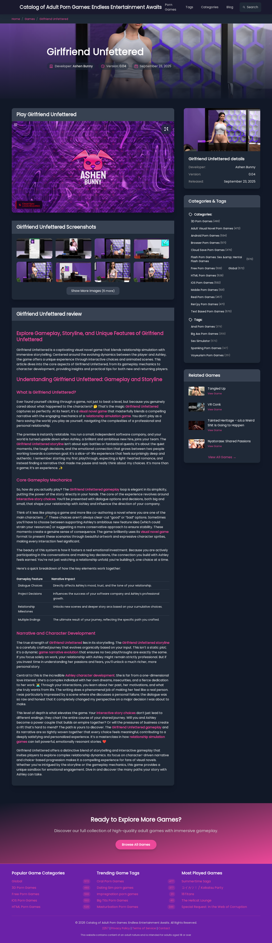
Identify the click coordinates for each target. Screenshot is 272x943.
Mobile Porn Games (207, 290)
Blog (229, 7)
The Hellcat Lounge (196, 900)
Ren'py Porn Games (208, 304)
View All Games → (222, 457)
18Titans (188, 894)
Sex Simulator (204, 341)
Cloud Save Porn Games (211, 250)
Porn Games (170, 7)
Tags (189, 7)
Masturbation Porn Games (117, 906)
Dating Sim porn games (115, 887)
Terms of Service (144, 928)
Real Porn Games (206, 297)
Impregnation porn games (117, 894)
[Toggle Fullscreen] (166, 129)
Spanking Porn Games (209, 348)
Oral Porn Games (110, 881)
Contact (164, 928)
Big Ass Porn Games (208, 334)
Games (30, 19)
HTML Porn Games (207, 275)
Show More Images (93, 290)
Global (236, 268)
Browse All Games (136, 844)
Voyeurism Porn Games (210, 355)
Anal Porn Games (206, 327)
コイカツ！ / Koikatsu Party (202, 887)
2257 (105, 928)
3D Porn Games (205, 221)
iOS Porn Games (206, 283)
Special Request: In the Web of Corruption (214, 906)
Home (16, 19)
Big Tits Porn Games (112, 900)
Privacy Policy (120, 928)
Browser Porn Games (208, 243)
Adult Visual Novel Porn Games (215, 228)
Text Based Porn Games (211, 311)
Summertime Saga (196, 881)
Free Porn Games (206, 268)
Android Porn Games (209, 236)
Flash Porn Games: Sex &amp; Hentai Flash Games (222, 259)
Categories (209, 7)
